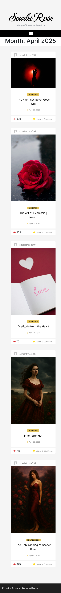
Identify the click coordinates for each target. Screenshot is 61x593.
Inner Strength (33, 435)
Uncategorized (33, 540)
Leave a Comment (44, 119)
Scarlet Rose (31, 17)
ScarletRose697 (27, 55)
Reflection (33, 94)
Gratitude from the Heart (33, 326)
